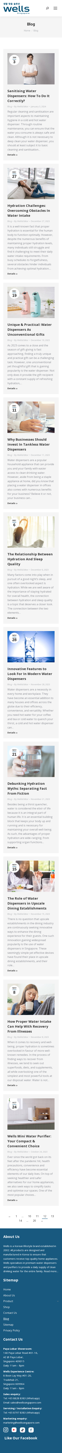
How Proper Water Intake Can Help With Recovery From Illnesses (29, 1026)
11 (37, 1216)
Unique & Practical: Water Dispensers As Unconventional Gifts (29, 329)
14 (20, 1220)
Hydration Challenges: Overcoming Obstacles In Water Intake (28, 210)
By (21, 106)
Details (11, 154)
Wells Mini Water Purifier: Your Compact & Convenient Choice (29, 1141)
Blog (9, 106)
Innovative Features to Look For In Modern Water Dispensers (29, 674)
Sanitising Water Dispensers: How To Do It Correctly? (28, 96)
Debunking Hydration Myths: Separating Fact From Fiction (27, 788)
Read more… (51, 1271)
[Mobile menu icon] (55, 8)
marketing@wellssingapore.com (21, 1422)
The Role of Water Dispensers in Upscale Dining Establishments (26, 903)
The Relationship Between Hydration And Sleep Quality (30, 559)
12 (44, 1216)
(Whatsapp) (33, 1398)
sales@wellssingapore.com (25, 1402)
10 (29, 1216)
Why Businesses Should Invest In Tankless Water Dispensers (28, 444)
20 (34, 1220)
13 (52, 1216)
